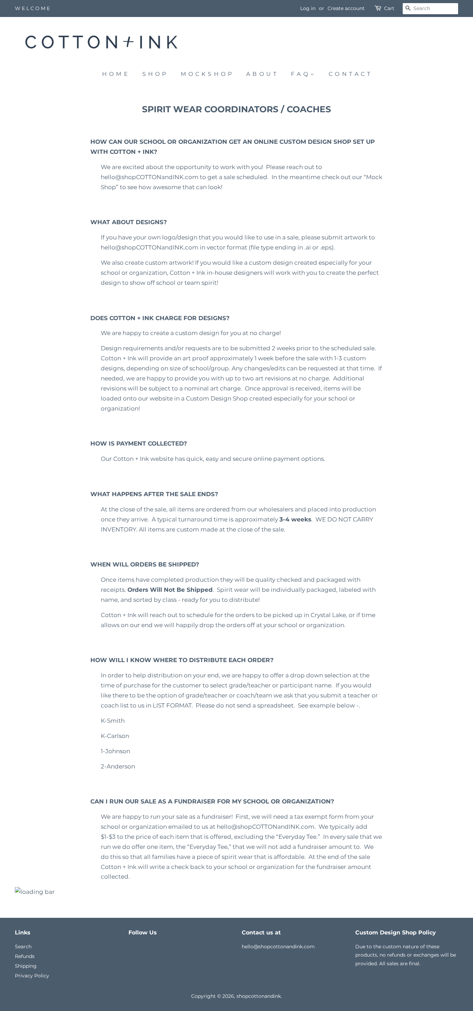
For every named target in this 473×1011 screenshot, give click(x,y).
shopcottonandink (259, 996)
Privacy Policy (32, 976)
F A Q (300, 74)
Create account (346, 8)
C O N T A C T (350, 74)
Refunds (25, 956)
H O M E (115, 74)
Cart (389, 8)
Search (23, 946)
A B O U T (261, 74)
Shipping (26, 966)
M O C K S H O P (206, 74)
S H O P (154, 74)
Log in (307, 8)
